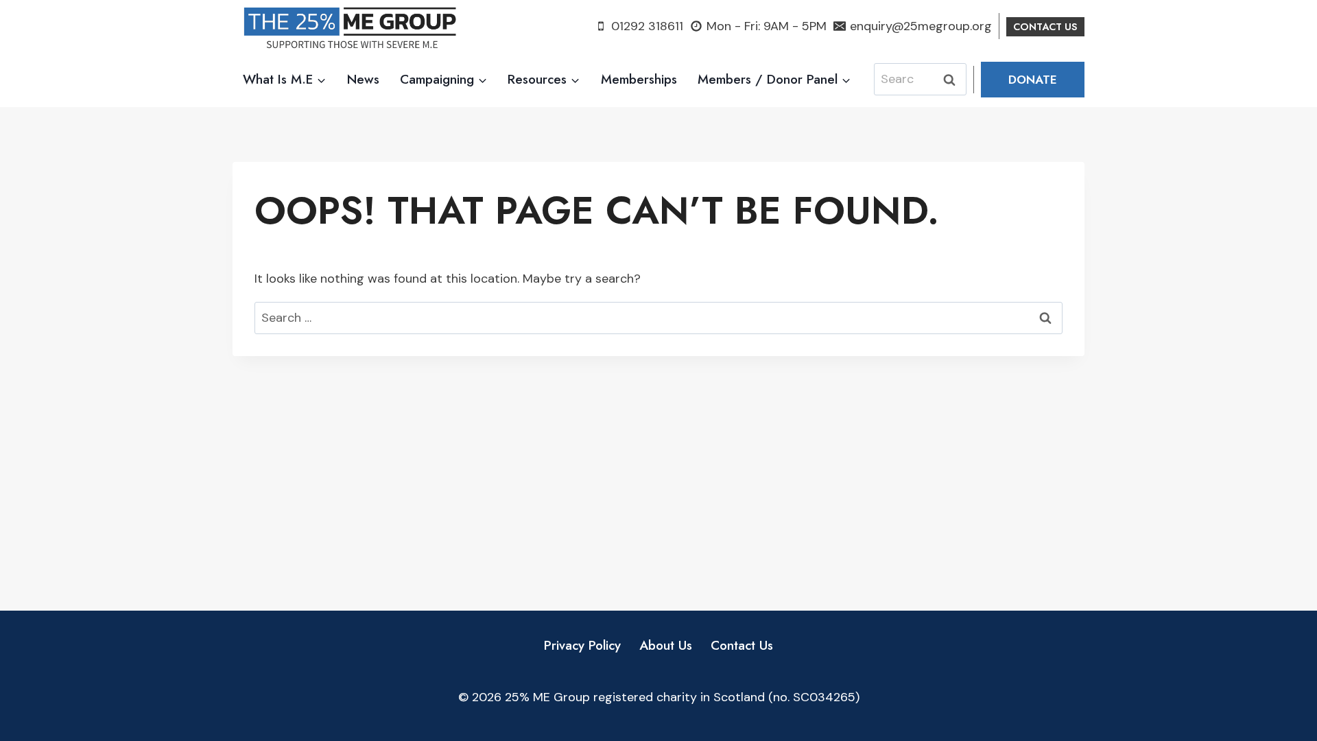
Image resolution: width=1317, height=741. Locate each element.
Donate (1032, 79)
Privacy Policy (582, 645)
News (363, 79)
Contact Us (742, 645)
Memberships (639, 79)
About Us (665, 645)
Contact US (1045, 27)
